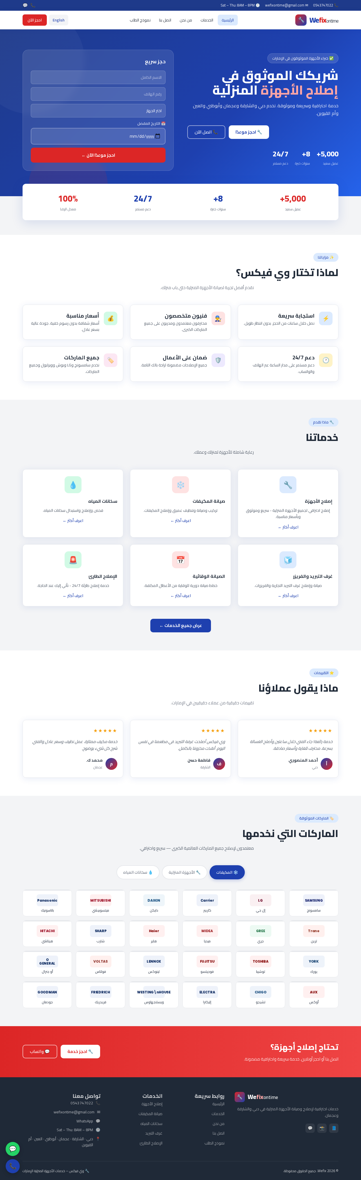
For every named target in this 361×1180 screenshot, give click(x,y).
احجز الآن (35, 20)
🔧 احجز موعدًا (248, 132)
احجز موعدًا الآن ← (98, 155)
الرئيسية (228, 20)
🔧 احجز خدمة (80, 1051)
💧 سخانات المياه (138, 872)
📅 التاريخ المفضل (151, 123)
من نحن (186, 20)
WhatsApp (84, 1121)
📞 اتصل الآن (206, 132)
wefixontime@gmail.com (74, 1112)
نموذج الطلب (140, 20)
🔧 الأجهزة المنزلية (185, 872)
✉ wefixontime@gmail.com (286, 5)
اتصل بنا (165, 20)
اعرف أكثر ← (288, 527)
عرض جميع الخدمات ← (180, 625)
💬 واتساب (40, 1051)
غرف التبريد (153, 1133)
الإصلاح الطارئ (151, 1143)
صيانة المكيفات (150, 1113)
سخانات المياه (151, 1123)
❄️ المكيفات (227, 872)
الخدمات (207, 20)
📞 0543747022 (325, 5)
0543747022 (82, 1103)
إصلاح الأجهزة (152, 1103)
